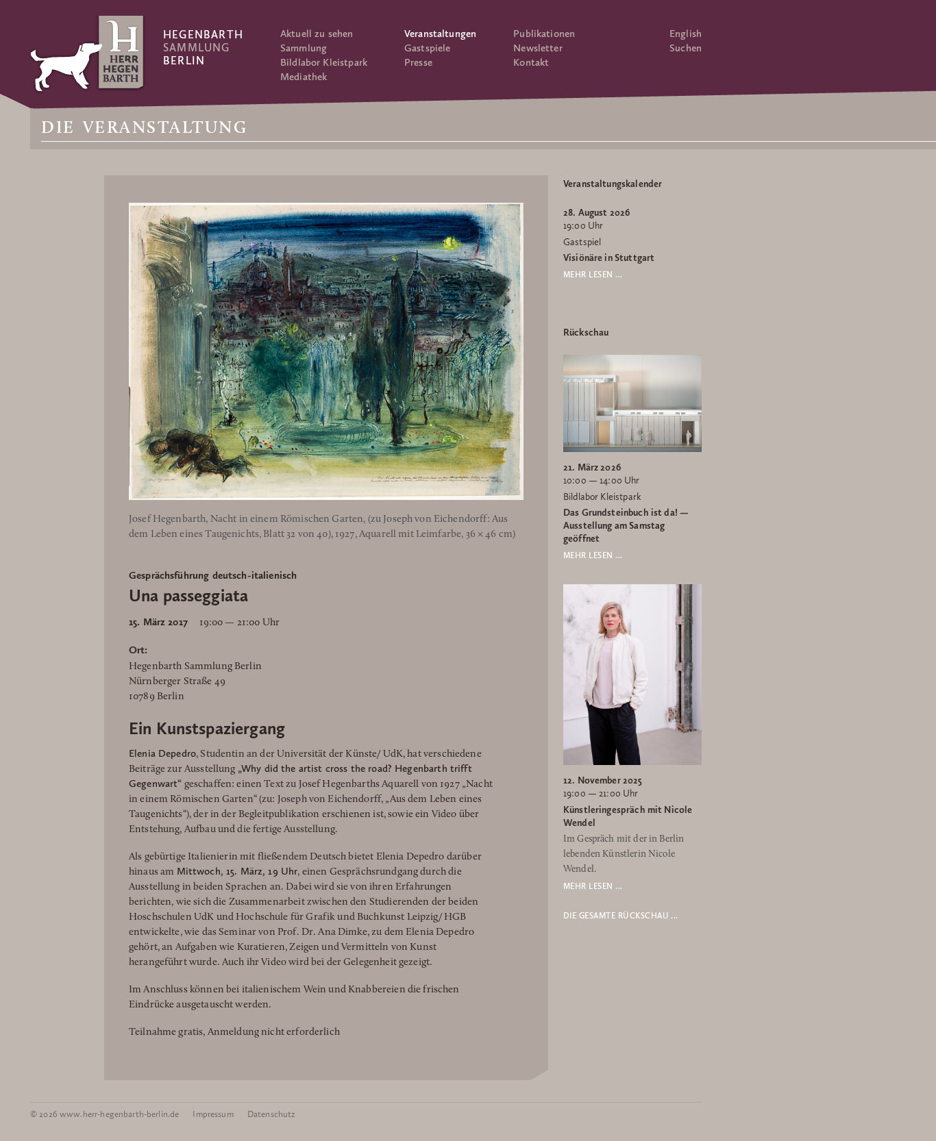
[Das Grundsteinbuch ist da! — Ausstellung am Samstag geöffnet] (632, 449)
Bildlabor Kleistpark (323, 62)
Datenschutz (271, 1114)
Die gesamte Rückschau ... (620, 915)
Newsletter (538, 48)
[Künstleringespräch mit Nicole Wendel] (632, 762)
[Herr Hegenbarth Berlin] (88, 54)
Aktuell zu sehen (316, 33)
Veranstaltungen (440, 33)
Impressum (213, 1114)
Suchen (685, 48)
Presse (418, 62)
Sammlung (303, 48)
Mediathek (303, 77)
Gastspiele (427, 48)
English (685, 33)
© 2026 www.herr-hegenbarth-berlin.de (104, 1114)
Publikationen (544, 33)
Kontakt (531, 62)
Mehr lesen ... (593, 274)
